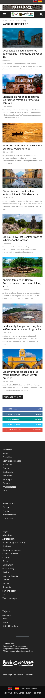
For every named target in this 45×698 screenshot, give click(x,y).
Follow (38, 414)
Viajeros (6, 611)
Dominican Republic (11, 460)
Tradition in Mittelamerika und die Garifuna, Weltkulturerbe (22, 147)
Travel (11, 21)
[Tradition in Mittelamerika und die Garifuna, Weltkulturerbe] (22, 132)
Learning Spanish (10, 576)
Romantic (6, 587)
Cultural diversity (10, 553)
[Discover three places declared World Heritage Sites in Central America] (22, 359)
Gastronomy (8, 568)
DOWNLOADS (19, 693)
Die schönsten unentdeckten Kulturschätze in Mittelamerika (20, 193)
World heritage (9, 598)
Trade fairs (7, 518)
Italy (4, 618)
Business (6, 546)
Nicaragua (7, 479)
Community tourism (11, 550)
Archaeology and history (13, 542)
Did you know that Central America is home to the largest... (22, 238)
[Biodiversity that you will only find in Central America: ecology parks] (22, 313)
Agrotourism (8, 538)
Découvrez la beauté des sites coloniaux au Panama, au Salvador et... (22, 53)
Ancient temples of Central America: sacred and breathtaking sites (21, 283)
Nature (5, 579)
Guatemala (7, 472)
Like (39, 409)
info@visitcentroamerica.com (15, 648)
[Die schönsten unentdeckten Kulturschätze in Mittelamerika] (22, 178)
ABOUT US (8, 693)
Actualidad (7, 449)
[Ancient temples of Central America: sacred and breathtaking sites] (22, 267)
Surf (4, 594)
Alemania (6, 615)
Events (5, 468)
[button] (4, 14)
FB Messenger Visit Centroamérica (17, 651)
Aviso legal (7, 674)
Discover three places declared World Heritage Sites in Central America (20, 375)
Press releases (9, 486)
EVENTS (28, 693)
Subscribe (37, 430)
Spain (5, 622)
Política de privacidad (23, 674)
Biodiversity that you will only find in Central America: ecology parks (22, 328)
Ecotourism (7, 564)
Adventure (7, 535)
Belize (5, 453)
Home (4, 21)
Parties (5, 583)
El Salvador (7, 464)
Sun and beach (9, 590)
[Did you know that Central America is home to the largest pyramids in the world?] (22, 224)
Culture (6, 557)
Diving (5, 561)
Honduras (7, 475)
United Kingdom (10, 626)
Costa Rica (7, 457)
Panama (6, 483)
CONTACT (37, 693)
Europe (5, 507)
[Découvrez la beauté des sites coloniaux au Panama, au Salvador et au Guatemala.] (22, 38)
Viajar (5, 531)
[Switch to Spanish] (40, 1)
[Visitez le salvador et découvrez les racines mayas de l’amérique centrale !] (22, 84)
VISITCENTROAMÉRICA (29, 688)
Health (5, 572)
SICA (4, 490)
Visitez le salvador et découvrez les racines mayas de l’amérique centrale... (21, 99)
